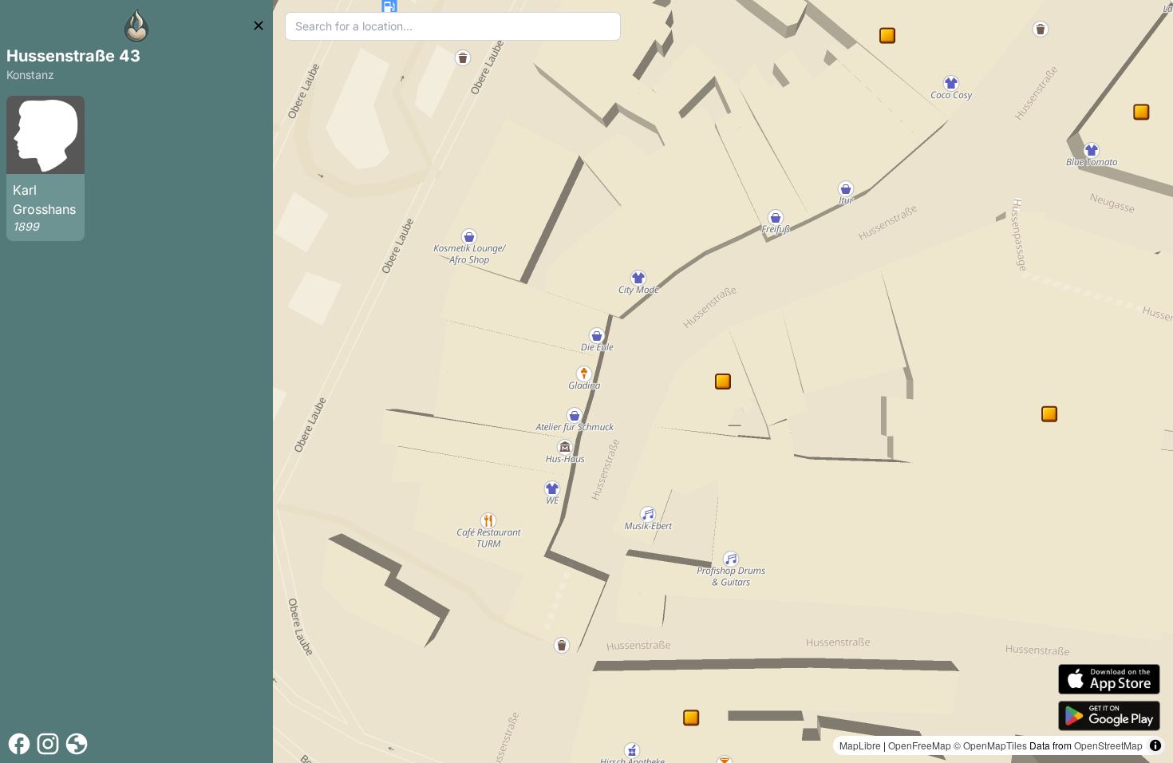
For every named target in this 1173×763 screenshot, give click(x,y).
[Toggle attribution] (1155, 745)
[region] (723, 381)
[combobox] (453, 26)
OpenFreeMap (919, 745)
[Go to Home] (136, 25)
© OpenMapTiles (990, 745)
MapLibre (860, 745)
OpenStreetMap (1108, 745)
